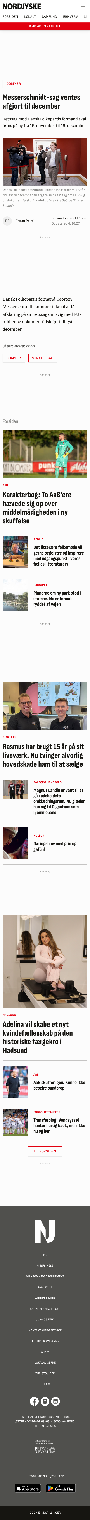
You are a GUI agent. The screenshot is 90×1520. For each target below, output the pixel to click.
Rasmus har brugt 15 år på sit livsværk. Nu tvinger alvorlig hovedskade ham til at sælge (43, 756)
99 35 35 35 (48, 1426)
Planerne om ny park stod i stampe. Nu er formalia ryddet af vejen (57, 598)
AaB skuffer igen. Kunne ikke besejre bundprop (59, 1085)
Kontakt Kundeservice (45, 1330)
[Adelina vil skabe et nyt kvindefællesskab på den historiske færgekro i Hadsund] (45, 961)
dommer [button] (13, 84)
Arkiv (45, 1352)
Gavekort (45, 1287)
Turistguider (45, 1373)
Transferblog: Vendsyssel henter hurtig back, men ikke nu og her (59, 1125)
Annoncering (45, 1298)
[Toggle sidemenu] (83, 6)
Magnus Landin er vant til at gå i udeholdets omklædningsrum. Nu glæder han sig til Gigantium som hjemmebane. (59, 801)
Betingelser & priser (45, 1309)
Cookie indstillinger (45, 1513)
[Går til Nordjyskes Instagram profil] (45, 1401)
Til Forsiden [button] (45, 1151)
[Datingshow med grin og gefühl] (15, 843)
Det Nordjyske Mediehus (52, 1417)
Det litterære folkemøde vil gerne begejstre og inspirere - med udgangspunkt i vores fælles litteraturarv (60, 556)
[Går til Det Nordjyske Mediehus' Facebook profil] (34, 1401)
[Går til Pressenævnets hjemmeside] (45, 1446)
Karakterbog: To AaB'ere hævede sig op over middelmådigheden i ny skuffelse (37, 508)
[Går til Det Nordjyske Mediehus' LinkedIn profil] (55, 1401)
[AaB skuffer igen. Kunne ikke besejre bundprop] (15, 1082)
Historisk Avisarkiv (45, 1341)
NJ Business (45, 1266)
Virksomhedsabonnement (45, 1276)
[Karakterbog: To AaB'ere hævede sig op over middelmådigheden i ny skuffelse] (45, 454)
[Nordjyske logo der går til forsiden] (22, 6)
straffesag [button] (43, 358)
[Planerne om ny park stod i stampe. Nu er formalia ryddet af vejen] (15, 595)
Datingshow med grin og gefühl (54, 846)
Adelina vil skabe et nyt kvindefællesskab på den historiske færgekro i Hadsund (38, 1037)
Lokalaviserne (45, 1362)
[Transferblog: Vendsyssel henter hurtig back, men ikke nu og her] (15, 1122)
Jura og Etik (45, 1319)
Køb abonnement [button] (45, 26)
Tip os (45, 1255)
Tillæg (45, 1384)
